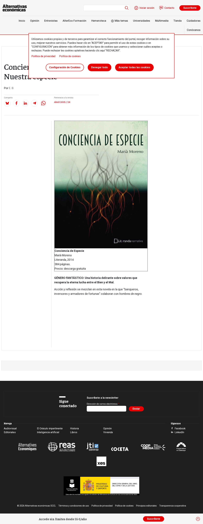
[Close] (197, 518)
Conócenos (193, 29)
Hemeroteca (98, 20)
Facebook (180, 428)
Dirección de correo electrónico (102, 404)
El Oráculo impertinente (50, 428)
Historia (74, 428)
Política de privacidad (43, 56)
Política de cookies (70, 56)
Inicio (22, 20)
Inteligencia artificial (48, 432)
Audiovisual (10, 428)
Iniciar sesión (146, 7)
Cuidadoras (193, 20)
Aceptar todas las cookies (134, 67)
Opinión (34, 20)
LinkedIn (179, 432)
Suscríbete (189, 7)
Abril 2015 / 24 (62, 101)
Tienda (178, 20)
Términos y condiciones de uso (73, 505)
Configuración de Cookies (64, 67)
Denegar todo (99, 67)
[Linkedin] (25, 103)
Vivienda (108, 432)
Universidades (141, 20)
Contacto (169, 7)
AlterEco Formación (74, 20)
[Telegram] (34, 103)
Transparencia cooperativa (172, 505)
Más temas (121, 20)
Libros (73, 432)
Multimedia (161, 20)
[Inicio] (16, 7)
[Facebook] (16, 103)
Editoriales (10, 432)
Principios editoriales (146, 505)
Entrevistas (51, 20)
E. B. (11, 88)
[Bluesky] (7, 103)
